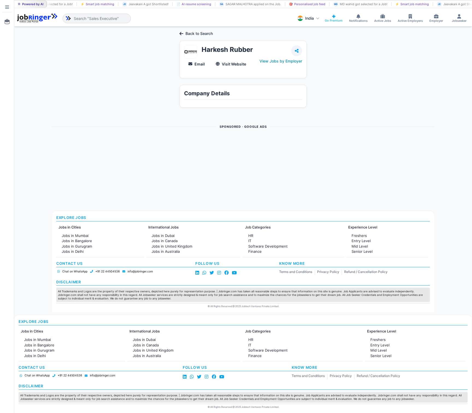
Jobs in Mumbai (75, 235)
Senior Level (362, 251)
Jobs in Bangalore (77, 241)
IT (249, 241)
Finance (255, 251)
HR (250, 235)
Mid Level (360, 246)
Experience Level (362, 227)
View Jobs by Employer (280, 61)
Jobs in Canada (165, 241)
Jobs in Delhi (73, 251)
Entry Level (361, 241)
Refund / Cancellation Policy (366, 272)
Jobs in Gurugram (77, 246)
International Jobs (163, 227)
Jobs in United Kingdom (172, 246)
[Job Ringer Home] (37, 18)
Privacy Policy (328, 272)
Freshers (359, 235)
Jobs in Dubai (163, 235)
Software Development (268, 246)
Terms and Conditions (295, 272)
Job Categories (258, 227)
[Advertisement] (216, 170)
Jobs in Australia (166, 251)
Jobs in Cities (69, 227)
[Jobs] (5, 21)
